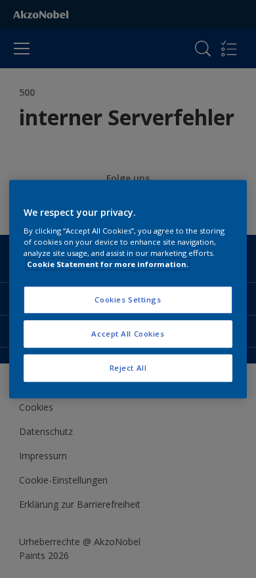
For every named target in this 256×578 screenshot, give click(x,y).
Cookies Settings (128, 300)
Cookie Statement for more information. (107, 264)
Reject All (128, 368)
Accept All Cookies (127, 334)
